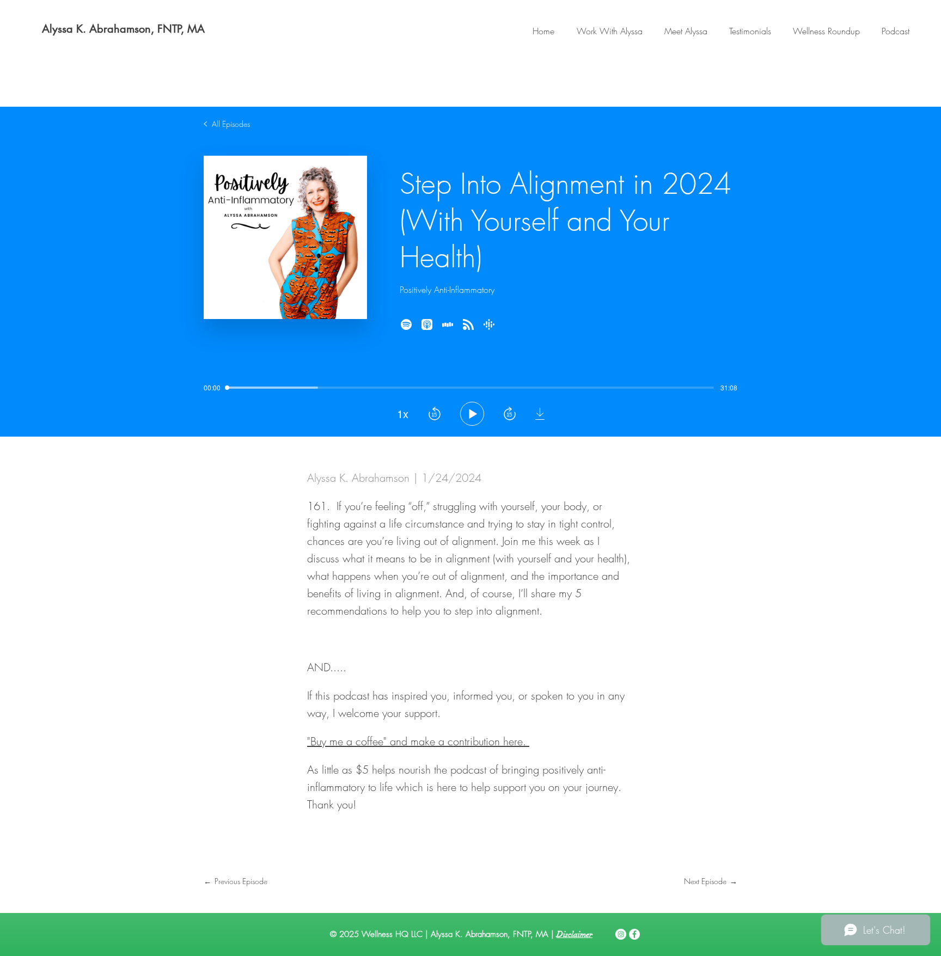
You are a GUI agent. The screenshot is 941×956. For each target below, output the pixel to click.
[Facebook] (634, 934)
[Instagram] (620, 934)
